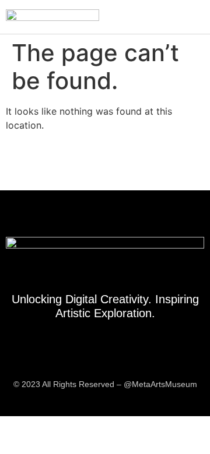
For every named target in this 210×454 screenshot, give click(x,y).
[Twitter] (118, 355)
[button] (195, 17)
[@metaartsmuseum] (92, 355)
